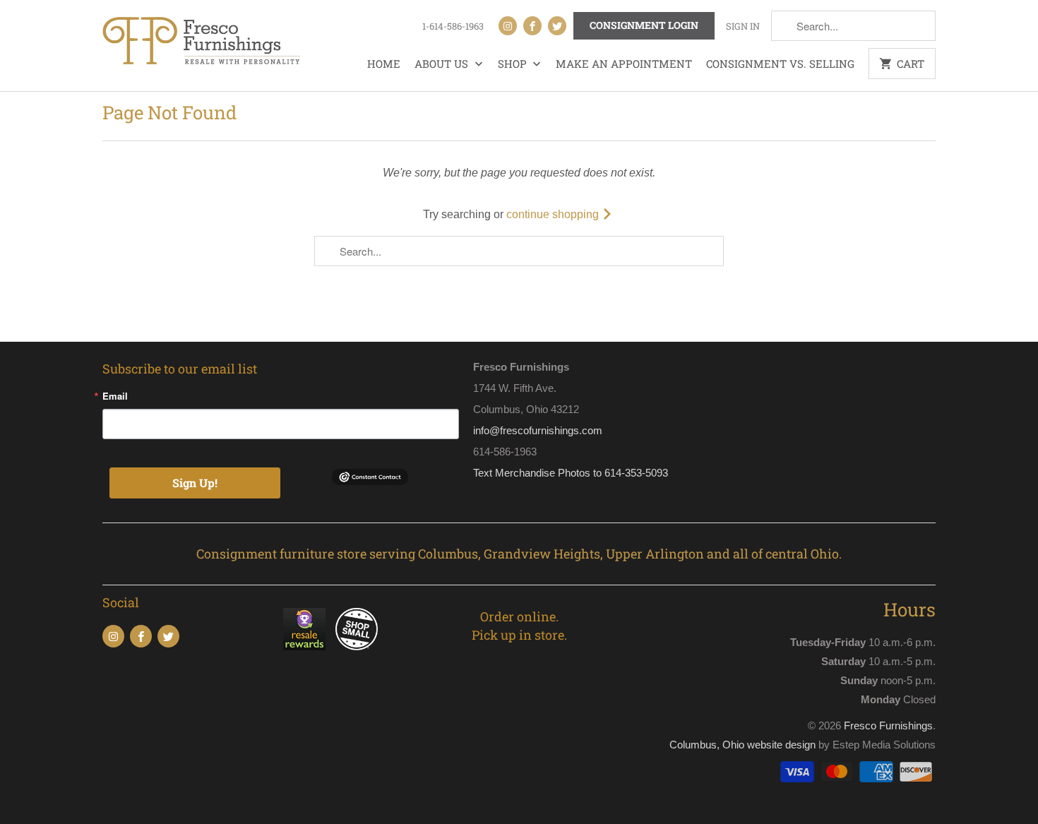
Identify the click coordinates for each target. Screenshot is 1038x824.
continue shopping (554, 214)
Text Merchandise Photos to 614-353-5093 (570, 473)
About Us (442, 63)
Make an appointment (624, 63)
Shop (514, 63)
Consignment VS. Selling (780, 63)
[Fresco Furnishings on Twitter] (557, 25)
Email (115, 395)
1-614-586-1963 (453, 26)
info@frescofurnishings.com (537, 430)
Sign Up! (194, 482)
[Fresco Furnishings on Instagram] (508, 25)
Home (383, 63)
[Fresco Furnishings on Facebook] (532, 25)
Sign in (743, 26)
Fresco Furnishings (888, 725)
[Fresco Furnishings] (201, 42)
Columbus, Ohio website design (742, 745)
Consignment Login (644, 25)
